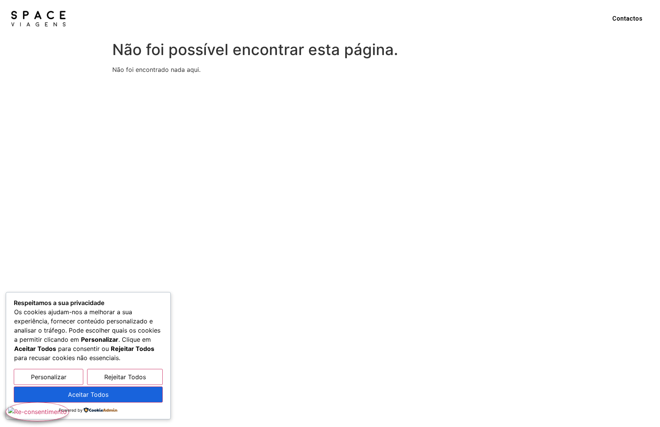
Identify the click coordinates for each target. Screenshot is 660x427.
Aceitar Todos (88, 394)
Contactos (627, 18)
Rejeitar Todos (125, 377)
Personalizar (48, 377)
